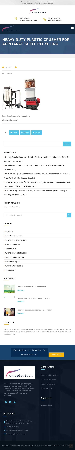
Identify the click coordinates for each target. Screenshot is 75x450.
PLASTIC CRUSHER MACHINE (15, 240)
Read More (20, 290)
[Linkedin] (10, 402)
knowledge (9, 231)
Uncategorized (10, 270)
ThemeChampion (68, 445)
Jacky (9, 67)
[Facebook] (6, 402)
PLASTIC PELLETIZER (12, 244)
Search (67, 144)
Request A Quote (46, 405)
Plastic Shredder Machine (14, 257)
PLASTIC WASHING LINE (14, 266)
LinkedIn (37, 132)
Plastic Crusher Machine (10, 120)
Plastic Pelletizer (11, 249)
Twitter (14, 132)
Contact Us (56, 355)
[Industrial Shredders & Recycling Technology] (37, 11)
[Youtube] (15, 402)
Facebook (25, 132)
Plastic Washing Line (12, 262)
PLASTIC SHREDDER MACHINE (16, 253)
